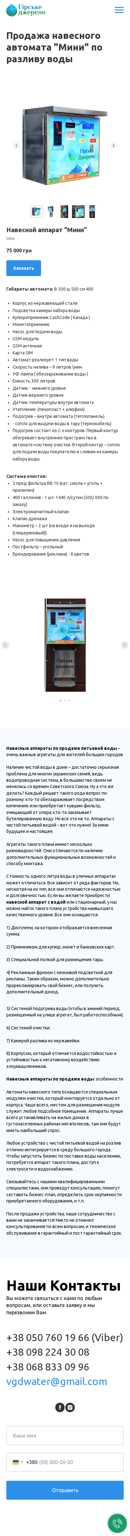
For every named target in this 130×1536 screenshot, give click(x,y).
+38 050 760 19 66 (47, 1337)
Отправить (65, 1490)
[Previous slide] (16, 145)
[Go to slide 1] (60, 700)
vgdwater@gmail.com (56, 1381)
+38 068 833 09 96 (47, 1366)
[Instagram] (70, 1407)
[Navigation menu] (119, 10)
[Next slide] (113, 145)
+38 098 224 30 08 (47, 1352)
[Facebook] (60, 1407)
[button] (23, 268)
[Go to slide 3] (69, 700)
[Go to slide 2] (65, 700)
